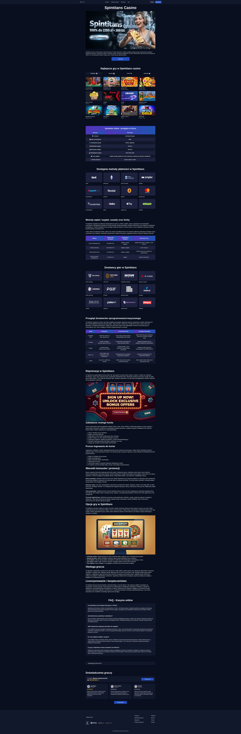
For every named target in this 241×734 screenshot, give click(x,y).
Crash (128, 73)
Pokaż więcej (120, 702)
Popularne (93, 73)
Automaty (146, 73)
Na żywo (111, 73)
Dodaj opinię (147, 679)
